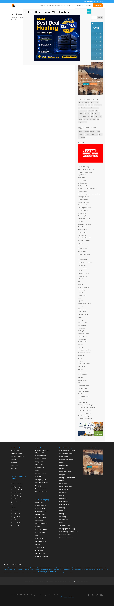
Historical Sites (82, 265)
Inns (79, 281)
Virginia (80, 122)
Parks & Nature (82, 322)
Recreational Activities (84, 353)
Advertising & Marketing (85, 172)
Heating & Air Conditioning (85, 262)
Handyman (81, 257)
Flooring (80, 243)
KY (91, 108)
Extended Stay (82, 232)
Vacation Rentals (83, 402)
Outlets (80, 317)
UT (90, 119)
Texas (80, 119)
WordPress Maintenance (85, 418)
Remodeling (81, 355)
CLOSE (88, 11)
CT (89, 105)
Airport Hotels (82, 175)
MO (89, 110)
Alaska (80, 131)
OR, (89, 116)
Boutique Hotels (82, 186)
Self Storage (81, 366)
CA (97, 102)
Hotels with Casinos (83, 273)
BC (94, 102)
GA (100, 105)
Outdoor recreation (74, 569)
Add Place (98, 5)
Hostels (80, 270)
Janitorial (80, 284)
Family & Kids (82, 235)
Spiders (80, 383)
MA (98, 108)
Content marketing (51, 567)
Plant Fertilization (83, 339)
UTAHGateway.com (32, 595)
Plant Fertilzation (83, 342)
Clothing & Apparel (83, 197)
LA (94, 108)
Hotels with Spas (83, 276)
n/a (93, 110)
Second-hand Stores (84, 364)
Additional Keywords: (7, 567)
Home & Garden (82, 268)
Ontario (84, 116)
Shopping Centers (83, 372)
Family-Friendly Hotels (84, 238)
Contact (86, 581)
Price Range (81, 347)
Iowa (88, 108)
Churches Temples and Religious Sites (89, 194)
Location (80, 292)
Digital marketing (59, 567)
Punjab (96, 116)
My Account (90, 1)
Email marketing (66, 567)
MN (86, 110)
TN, (84, 119)
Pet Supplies (81, 331)
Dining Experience (83, 210)
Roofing (80, 361)
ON (79, 116)
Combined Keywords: (42, 567)
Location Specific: (20, 569)
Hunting (102, 567)
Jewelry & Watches (83, 287)
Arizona (87, 102)
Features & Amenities (84, 240)
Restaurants (56, 5)
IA (79, 108)
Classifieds (80, 5)
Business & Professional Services (87, 188)
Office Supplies (82, 309)
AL (82, 102)
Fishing (71, 567)
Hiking (85, 567)
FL (92, 105)
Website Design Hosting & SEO (87, 407)
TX (87, 119)
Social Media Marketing (11, 572)
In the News (81, 279)
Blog (85, 1)
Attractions (41, 5)
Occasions (81, 306)
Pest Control (81, 328)
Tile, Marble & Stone (65, 526)
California (81, 105)
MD (79, 110)
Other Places (71, 5)
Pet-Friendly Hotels (83, 333)
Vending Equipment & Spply (86, 405)
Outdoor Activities (83, 314)
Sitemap (31, 581)
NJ (85, 113)
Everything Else (82, 229)
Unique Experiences (83, 396)
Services (88, 5)
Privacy (46, 581)
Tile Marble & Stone (83, 391)
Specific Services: (20, 572)
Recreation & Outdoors (84, 350)
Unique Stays (81, 399)
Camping (29, 567)
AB (79, 102)
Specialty (80, 377)
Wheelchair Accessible (84, 413)
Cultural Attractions (83, 202)
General (81, 567)
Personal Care (82, 325)
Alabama (13, 567)
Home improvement (97, 567)
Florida (96, 105)
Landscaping (81, 290)
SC (100, 116)
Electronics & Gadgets (84, 224)
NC (96, 110)
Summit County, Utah (27, 572)
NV (89, 113)
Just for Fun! (80, 581)
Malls (79, 298)
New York (81, 113)
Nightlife (80, 301)
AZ (91, 102)
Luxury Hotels (82, 295)
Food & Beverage (83, 246)
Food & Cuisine (82, 249)
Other (61, 569)
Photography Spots (83, 336)
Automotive (81, 177)
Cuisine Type (15, 450)
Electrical (80, 221)
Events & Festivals (83, 227)
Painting (80, 320)
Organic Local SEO (59, 581)
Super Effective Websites (52, 595)
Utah (94, 119)
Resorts (80, 358)
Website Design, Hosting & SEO (68, 532)
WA (85, 122)
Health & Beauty (82, 260)
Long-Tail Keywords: (28, 569)
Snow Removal (82, 375)
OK (98, 113)
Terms (41, 581)
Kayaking (5, 569)
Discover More (82, 213)
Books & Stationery (83, 183)
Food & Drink (82, 251)
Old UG (36, 581)
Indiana (106, 567)
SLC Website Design (70, 581)
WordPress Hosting (83, 416)
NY (92, 113)
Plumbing (80, 344)
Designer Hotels (82, 205)
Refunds (51, 581)
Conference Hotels (83, 199)
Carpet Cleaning (82, 191)
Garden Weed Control (84, 254)
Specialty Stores (82, 380)
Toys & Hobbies (82, 394)
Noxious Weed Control (84, 303)
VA (98, 119)
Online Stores (82, 312)
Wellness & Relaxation (84, 410)
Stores (63, 5)
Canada (92, 131)
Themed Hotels (82, 388)
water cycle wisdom (47, 571)
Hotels (49, 5)
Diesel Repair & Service (84, 207)
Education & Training (84, 218)
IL (81, 108)
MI (82, 110)
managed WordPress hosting (44, 569)
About (26, 581)
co (86, 105)
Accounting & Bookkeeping (86, 169)
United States (94, 134)
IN (84, 108)
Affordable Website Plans (67, 597)
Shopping (80, 369)
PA (92, 116)
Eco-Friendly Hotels (83, 216)
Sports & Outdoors (83, 385)
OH (95, 113)
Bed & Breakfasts (83, 180)
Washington (82, 137)
